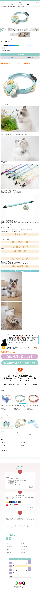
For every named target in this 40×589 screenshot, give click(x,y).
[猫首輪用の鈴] (20, 356)
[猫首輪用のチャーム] (20, 362)
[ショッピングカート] (39, 2)
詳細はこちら (31, 486)
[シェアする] (2, 45)
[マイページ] (36, 2)
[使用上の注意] (20, 347)
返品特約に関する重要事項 (6, 50)
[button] (1, 2)
